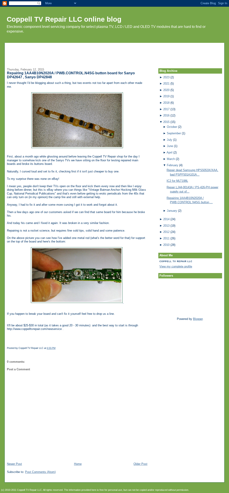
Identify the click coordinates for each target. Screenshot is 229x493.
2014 (166, 219)
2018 (166, 102)
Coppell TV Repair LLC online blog (64, 19)
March (171, 159)
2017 (166, 109)
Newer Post (14, 464)
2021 (166, 83)
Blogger (198, 319)
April (169, 152)
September (174, 133)
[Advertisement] (114, 53)
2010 (166, 244)
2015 (166, 122)
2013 (166, 225)
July (169, 139)
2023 (166, 77)
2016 (166, 115)
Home (78, 464)
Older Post (140, 464)
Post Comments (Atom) (40, 472)
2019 (166, 96)
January (172, 210)
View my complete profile (175, 266)
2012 (166, 232)
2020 (166, 90)
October (172, 126)
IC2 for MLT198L (177, 180)
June (170, 146)
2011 (166, 238)
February (172, 165)
